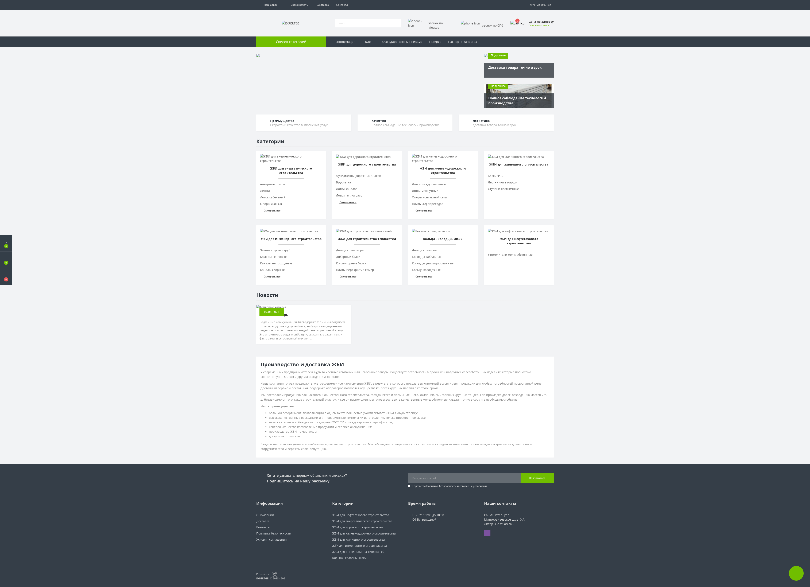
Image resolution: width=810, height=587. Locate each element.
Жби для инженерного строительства (359, 546)
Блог (368, 42)
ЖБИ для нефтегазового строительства (360, 515)
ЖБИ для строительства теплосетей (358, 552)
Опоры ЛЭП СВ (271, 204)
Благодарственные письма (402, 42)
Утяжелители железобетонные (510, 255)
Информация (345, 42)
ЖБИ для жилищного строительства (358, 539)
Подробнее (498, 55)
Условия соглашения (271, 539)
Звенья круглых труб (275, 250)
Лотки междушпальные (429, 184)
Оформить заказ (538, 25)
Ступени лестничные (503, 189)
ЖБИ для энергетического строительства (362, 521)
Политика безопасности (441, 486)
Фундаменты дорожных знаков (358, 176)
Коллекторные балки (351, 263)
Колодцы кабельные (426, 257)
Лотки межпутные (425, 191)
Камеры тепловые (273, 257)
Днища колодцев (424, 250)
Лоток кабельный (272, 197)
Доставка (323, 5)
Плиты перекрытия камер (355, 270)
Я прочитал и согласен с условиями (449, 486)
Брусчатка (343, 182)
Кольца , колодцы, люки (349, 558)
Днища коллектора (350, 250)
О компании (265, 515)
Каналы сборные (272, 270)
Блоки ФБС (496, 176)
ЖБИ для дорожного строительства (357, 527)
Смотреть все (272, 210)
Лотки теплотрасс (349, 195)
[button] (269, 5)
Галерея (435, 42)
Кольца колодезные (426, 270)
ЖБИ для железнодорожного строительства (364, 533)
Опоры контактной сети (429, 197)
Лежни (265, 191)
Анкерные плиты (272, 184)
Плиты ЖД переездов (427, 204)
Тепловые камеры (274, 315)
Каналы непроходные (276, 263)
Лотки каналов (346, 189)
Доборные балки (348, 257)
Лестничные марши (502, 182)
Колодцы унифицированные (433, 263)
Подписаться (537, 478)
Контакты (342, 5)
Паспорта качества (462, 42)
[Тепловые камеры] (271, 307)
